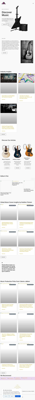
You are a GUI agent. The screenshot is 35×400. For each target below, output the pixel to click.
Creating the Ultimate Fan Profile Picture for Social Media (8, 365)
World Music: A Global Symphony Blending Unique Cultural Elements (8, 250)
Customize (6, 396)
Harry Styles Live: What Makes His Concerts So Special (8, 96)
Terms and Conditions (17, 387)
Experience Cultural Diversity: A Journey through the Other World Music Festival (26, 250)
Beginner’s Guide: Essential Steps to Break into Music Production (7, 306)
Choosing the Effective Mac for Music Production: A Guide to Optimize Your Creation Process (26, 306)
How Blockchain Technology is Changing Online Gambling (28, 190)
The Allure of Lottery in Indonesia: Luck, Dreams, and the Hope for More (26, 97)
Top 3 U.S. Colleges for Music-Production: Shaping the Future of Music (8, 335)
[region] (12, 393)
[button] (34, 179)
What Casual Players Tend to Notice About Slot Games (5, 194)
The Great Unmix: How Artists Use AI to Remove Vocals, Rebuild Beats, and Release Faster (26, 335)
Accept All (17, 396)
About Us (17, 388)
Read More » (3, 99)
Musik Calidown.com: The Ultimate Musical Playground (17, 184)
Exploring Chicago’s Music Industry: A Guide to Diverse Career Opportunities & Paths (8, 127)
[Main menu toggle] (33, 3)
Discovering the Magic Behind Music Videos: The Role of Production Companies (26, 366)
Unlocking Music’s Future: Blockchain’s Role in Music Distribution (7, 224)
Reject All (12, 396)
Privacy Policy (17, 386)
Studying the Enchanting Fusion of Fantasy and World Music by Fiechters (26, 224)
